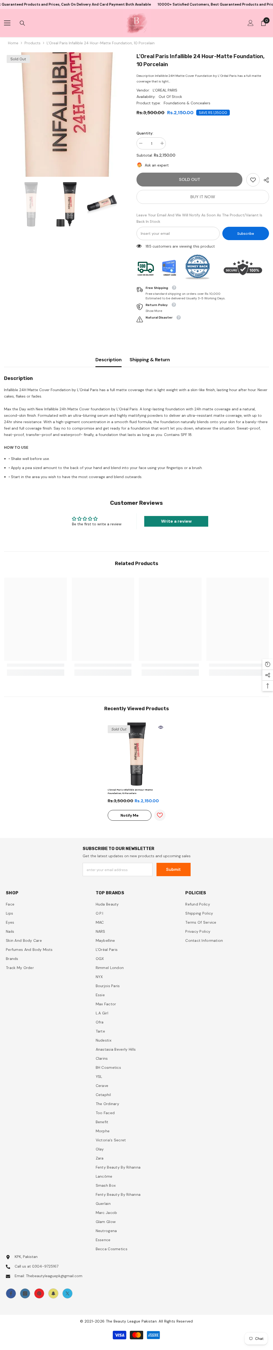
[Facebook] (11, 1293)
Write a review (176, 521)
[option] (66, 114)
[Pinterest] (39, 1293)
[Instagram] (25, 1293)
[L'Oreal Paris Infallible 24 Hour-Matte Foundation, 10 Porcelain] (136, 754)
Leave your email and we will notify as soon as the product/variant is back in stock (199, 218)
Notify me (130, 815)
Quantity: (144, 133)
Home (13, 43)
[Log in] (251, 23)
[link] (253, 179)
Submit (173, 869)
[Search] (22, 23)
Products (33, 43)
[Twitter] (67, 1293)
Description (108, 359)
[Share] (264, 180)
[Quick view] (161, 727)
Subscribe (245, 233)
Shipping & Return (150, 359)
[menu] (7, 23)
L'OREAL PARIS (165, 90)
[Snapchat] (53, 1293)
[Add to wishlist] (160, 815)
